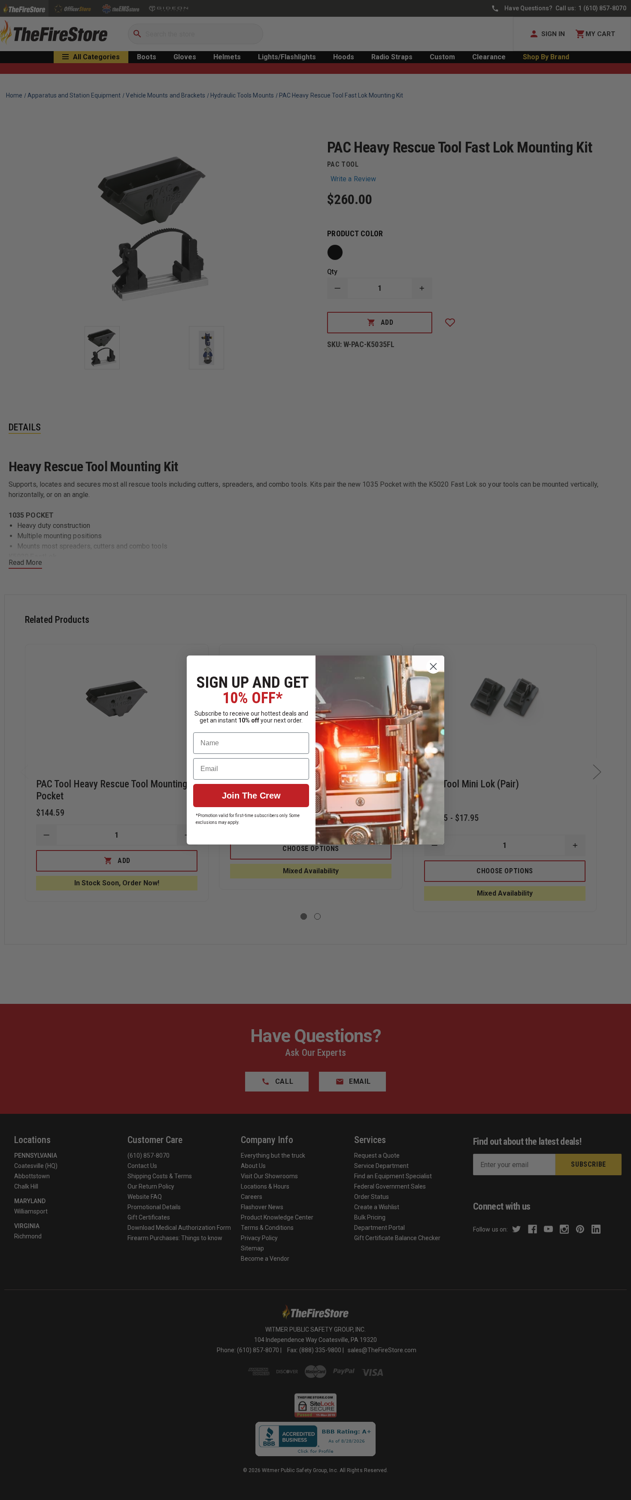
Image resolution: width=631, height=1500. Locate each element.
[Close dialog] (433, 666)
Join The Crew (251, 795)
